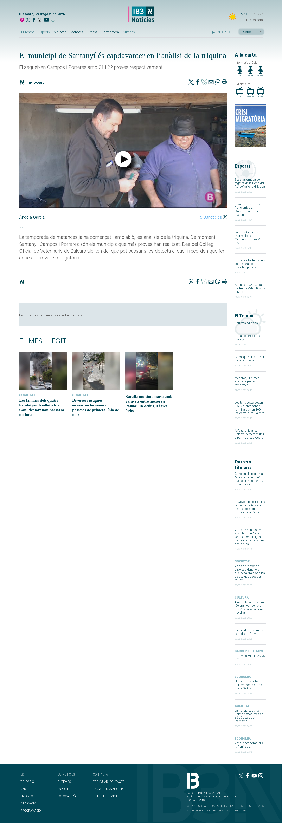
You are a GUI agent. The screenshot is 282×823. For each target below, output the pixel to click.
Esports (44, 32)
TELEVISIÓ (27, 782)
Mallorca (60, 32)
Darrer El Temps (249, 651)
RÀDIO (24, 789)
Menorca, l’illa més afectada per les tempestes (247, 381)
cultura (242, 597)
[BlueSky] (54, 20)
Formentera (110, 32)
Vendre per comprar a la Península (249, 744)
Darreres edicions (246, 323)
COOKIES (190, 811)
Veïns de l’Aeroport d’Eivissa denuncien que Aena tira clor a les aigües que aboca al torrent (250, 573)
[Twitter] (191, 82)
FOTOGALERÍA (66, 796)
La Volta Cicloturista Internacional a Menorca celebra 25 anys (248, 238)
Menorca (77, 32)
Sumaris (129, 32)
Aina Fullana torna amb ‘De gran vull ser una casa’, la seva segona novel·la (250, 607)
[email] (211, 82)
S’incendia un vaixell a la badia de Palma (249, 632)
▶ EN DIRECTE (222, 32)
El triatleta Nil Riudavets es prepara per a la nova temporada (250, 264)
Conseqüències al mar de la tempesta (249, 358)
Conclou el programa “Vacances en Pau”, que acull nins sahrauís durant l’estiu (250, 479)
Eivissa (93, 32)
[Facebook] (34, 20)
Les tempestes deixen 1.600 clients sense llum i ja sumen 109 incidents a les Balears (249, 408)
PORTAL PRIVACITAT (240, 811)
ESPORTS (63, 789)
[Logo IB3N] (141, 14)
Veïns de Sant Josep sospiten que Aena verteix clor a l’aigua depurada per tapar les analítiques (249, 537)
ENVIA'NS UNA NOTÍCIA (108, 789)
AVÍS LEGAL (224, 811)
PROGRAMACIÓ (30, 810)
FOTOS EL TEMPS (105, 796)
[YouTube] (46, 20)
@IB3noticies (210, 217)
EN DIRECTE (28, 796)
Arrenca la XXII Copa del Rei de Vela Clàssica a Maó (250, 288)
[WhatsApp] (217, 82)
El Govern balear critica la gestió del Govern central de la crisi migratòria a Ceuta (250, 507)
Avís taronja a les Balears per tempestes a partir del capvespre (249, 434)
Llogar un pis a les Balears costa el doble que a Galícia (249, 685)
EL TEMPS (64, 782)
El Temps (27, 32)
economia (243, 677)
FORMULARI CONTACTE (108, 782)
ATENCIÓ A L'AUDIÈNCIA (207, 811)
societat (242, 561)
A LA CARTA (28, 803)
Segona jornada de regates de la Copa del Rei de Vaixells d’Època (250, 183)
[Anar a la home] (22, 20)
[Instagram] (40, 20)
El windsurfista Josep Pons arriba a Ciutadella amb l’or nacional (249, 209)
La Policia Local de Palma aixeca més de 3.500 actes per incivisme (249, 716)
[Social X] (28, 20)
